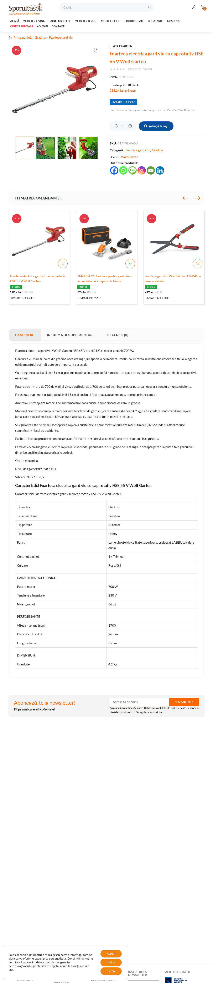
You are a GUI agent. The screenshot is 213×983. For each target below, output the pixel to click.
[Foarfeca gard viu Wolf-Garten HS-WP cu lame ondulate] (174, 241)
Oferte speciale (21, 26)
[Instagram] (141, 170)
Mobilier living (34, 21)
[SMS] (132, 170)
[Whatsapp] (123, 170)
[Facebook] (114, 170)
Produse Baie (134, 21)
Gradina (173, 21)
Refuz (111, 962)
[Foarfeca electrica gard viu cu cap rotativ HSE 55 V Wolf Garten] (39, 241)
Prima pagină (22, 37)
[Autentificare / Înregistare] (194, 7)
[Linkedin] (160, 170)
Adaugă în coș (158, 126)
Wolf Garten (122, 46)
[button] (95, 50)
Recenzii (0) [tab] (118, 335)
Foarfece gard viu (61, 37)
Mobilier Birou (86, 21)
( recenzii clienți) (140, 68)
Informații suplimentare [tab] (71, 335)
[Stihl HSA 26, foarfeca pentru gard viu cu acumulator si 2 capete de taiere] (106, 241)
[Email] (151, 170)
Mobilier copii (60, 21)
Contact (58, 26)
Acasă (14, 21)
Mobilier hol (110, 21)
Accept (111, 954)
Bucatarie (155, 21)
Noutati (42, 26)
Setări (111, 971)
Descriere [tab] (24, 335)
